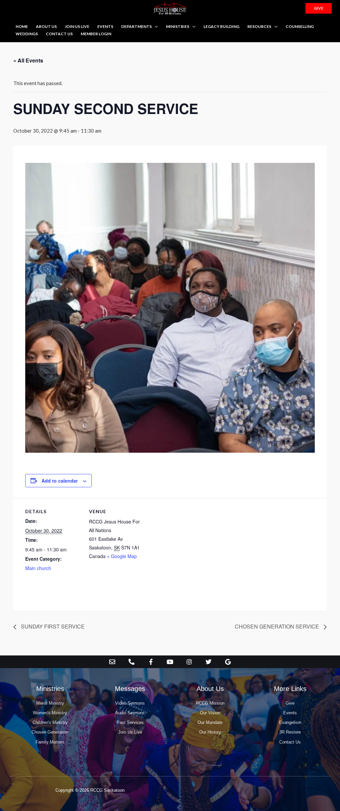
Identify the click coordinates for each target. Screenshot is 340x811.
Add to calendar (60, 480)
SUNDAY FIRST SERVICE (52, 626)
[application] (155, 26)
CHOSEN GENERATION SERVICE (277, 626)
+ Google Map (122, 556)
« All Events (28, 60)
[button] (318, 8)
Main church (38, 568)
